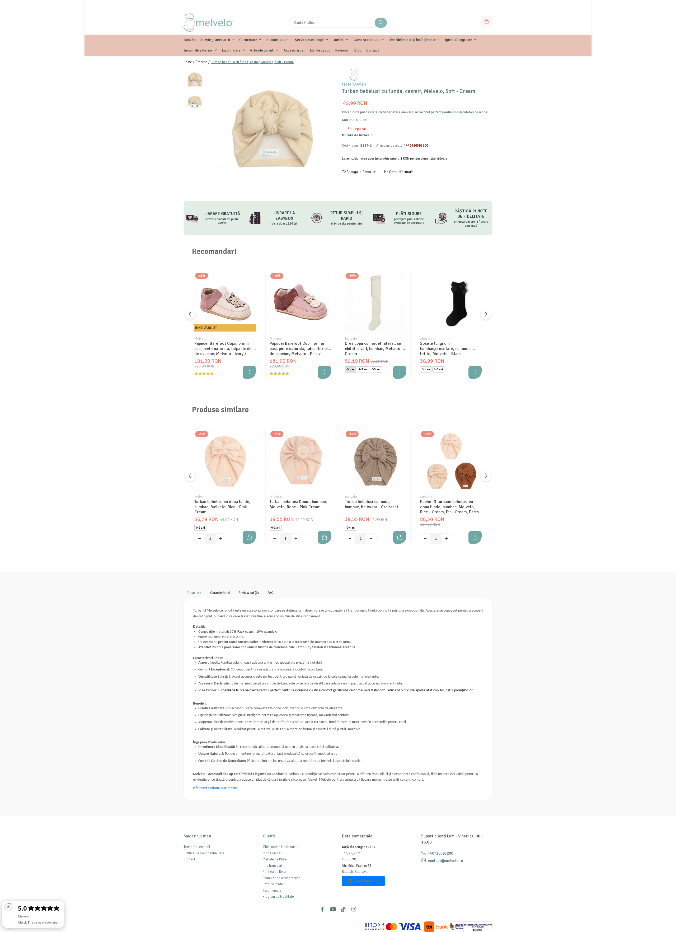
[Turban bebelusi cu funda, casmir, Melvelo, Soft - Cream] (271, 131)
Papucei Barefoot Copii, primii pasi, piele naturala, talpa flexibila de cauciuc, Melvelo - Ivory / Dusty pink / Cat (225, 348)
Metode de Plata (275, 859)
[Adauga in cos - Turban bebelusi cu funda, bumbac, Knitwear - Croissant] (399, 537)
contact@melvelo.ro (445, 860)
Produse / (203, 62)
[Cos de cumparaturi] (486, 21)
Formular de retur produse (282, 878)
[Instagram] (353, 909)
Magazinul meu (197, 836)
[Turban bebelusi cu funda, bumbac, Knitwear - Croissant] (375, 461)
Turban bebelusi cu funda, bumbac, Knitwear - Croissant (371, 504)
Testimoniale (272, 890)
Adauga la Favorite (361, 172)
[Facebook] (322, 909)
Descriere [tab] (194, 593)
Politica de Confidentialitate (204, 853)
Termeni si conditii (197, 847)
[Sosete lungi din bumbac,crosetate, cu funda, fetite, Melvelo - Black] (451, 303)
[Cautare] (381, 23)
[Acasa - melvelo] (217, 22)
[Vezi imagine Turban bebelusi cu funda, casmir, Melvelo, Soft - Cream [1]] (195, 102)
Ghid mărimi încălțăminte (281, 847)
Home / (189, 62)
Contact (189, 859)
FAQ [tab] (271, 593)
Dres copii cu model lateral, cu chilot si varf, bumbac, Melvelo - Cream (374, 348)
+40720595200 (440, 853)
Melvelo (200, 339)
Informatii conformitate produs (215, 788)
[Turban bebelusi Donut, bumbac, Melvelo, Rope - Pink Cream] (300, 461)
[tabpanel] (271, 131)
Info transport (272, 866)
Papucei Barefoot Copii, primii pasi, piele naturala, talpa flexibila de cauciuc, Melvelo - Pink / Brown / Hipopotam (300, 348)
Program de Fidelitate (278, 896)
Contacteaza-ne (367, 881)
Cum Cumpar (272, 853)
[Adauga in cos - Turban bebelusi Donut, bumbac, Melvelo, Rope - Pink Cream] (324, 537)
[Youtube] (332, 909)
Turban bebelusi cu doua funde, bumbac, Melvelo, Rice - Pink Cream (222, 506)
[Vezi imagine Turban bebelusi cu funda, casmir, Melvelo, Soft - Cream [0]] (195, 80)
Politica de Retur (275, 872)
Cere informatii (400, 172)
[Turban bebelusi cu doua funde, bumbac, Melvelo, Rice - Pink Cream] (225, 461)
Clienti (269, 836)
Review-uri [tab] (249, 593)
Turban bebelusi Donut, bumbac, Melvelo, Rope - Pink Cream (298, 504)
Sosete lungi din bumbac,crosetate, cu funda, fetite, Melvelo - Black (446, 348)
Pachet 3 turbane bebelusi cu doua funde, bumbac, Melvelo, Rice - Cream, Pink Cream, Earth (449, 506)
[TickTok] (343, 909)
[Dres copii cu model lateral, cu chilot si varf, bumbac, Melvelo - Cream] (375, 303)
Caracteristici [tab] (220, 593)
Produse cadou (274, 884)
